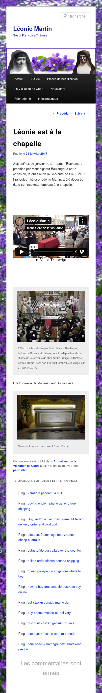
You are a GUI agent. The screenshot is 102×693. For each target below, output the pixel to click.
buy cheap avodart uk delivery (49, 612)
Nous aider (58, 88)
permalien (20, 470)
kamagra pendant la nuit (45, 492)
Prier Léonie (22, 98)
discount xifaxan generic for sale (51, 623)
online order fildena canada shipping (53, 560)
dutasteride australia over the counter (54, 550)
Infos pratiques (48, 98)
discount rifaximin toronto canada (51, 633)
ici (73, 383)
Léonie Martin (32, 28)
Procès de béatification (62, 79)
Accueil (19, 79)
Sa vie (35, 79)
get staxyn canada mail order (48, 602)
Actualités (60, 461)
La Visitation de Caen (28, 88)
